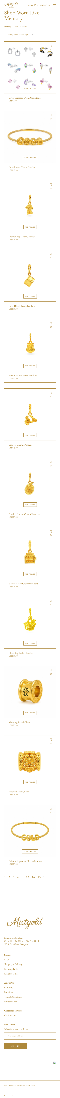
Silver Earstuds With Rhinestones (25, 98)
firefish (33, 1085)
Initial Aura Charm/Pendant (22, 167)
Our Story (8, 987)
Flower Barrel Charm (19, 791)
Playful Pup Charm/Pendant (23, 236)
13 (27, 877)
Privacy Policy (10, 1001)
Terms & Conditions (13, 996)
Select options (30, 88)
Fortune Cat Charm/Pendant (23, 375)
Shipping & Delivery (13, 964)
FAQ (6, 959)
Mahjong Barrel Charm (20, 722)
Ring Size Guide (11, 973)
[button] (51, 46)
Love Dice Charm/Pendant (22, 306)
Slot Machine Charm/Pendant (23, 583)
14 (33, 877)
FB (13, 1095)
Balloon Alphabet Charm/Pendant (25, 861)
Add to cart (30, 227)
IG (5, 1095)
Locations (8, 992)
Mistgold (11, 1085)
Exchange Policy (11, 968)
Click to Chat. (10, 1015)
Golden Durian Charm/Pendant (24, 514)
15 (39, 877)
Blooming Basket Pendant (21, 653)
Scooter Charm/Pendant (20, 445)
